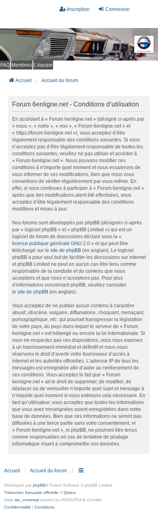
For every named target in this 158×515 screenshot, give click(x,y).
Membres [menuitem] (21, 65)
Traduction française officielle (31, 492)
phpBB (39, 485)
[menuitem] (17, 507)
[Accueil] (79, 44)
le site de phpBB (63, 250)
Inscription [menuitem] (78, 9)
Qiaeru (70, 492)
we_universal (27, 500)
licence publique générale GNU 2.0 (51, 243)
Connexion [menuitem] (117, 9)
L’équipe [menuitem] (43, 65)
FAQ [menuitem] (5, 65)
